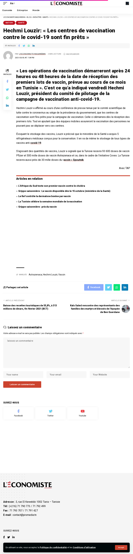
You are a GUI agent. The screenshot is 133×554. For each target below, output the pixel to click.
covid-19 (35, 142)
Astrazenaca (35, 274)
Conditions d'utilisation (84, 547)
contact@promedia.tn (24, 514)
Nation (9, 23)
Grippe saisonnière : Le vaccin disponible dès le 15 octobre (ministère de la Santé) (64, 191)
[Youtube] (82, 413)
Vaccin (61, 274)
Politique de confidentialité (53, 547)
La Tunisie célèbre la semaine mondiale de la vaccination (50, 201)
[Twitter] (51, 413)
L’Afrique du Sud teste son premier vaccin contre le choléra (51, 186)
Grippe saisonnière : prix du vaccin (37, 206)
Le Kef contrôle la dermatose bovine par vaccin (44, 196)
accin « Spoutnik (74, 159)
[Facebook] (18, 413)
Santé (21, 23)
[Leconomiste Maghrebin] (67, 3)
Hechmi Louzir (50, 274)
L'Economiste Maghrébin (32, 54)
